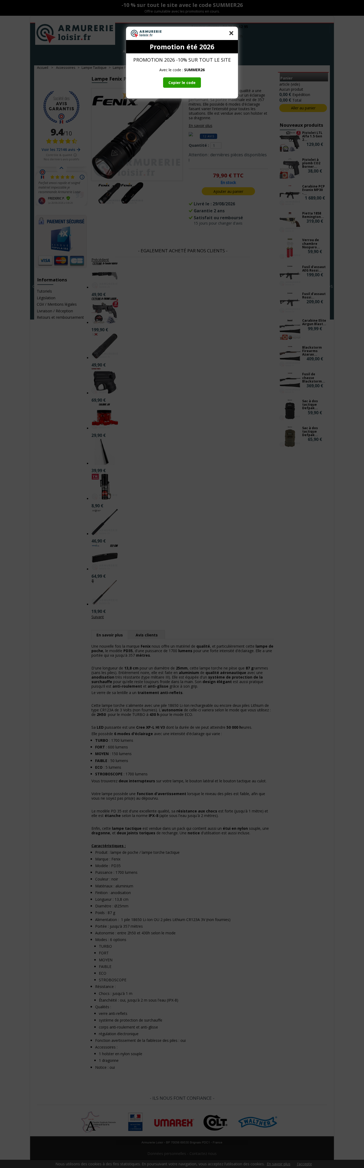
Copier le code (182, 82)
